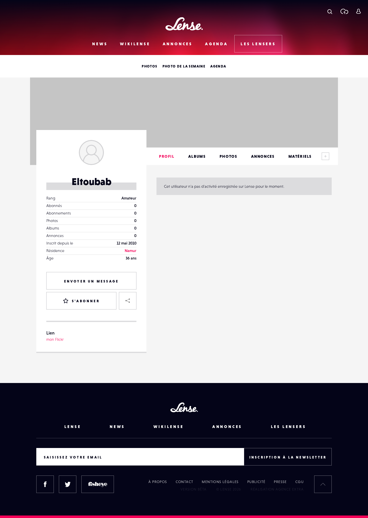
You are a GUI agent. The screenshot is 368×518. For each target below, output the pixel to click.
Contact (185, 482)
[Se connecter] (358, 11)
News (99, 44)
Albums (197, 156)
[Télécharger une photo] (344, 11)
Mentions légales (220, 482)
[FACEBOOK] (45, 484)
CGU (299, 482)
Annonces (178, 44)
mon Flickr (55, 339)
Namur (130, 250)
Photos (149, 66)
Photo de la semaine (184, 66)
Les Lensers (258, 44)
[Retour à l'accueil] (184, 23)
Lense (72, 426)
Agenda (216, 44)
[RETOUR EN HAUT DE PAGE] (323, 484)
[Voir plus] (325, 156)
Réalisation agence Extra (277, 489)
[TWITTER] (67, 484)
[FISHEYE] (97, 484)
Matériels (300, 156)
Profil (166, 156)
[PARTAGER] (127, 301)
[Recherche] (330, 11)
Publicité (256, 482)
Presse (280, 482)
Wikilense (135, 44)
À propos (157, 482)
